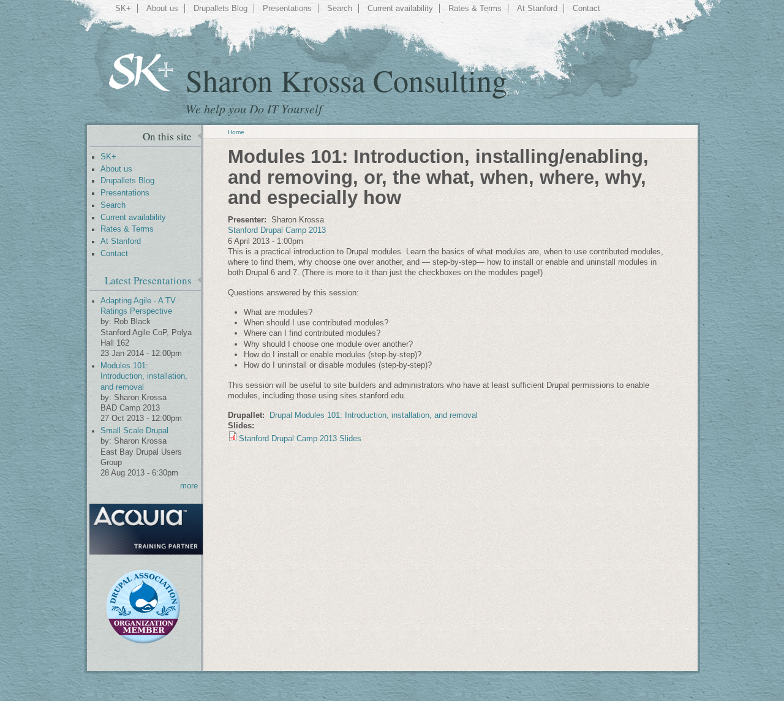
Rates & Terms (475, 8)
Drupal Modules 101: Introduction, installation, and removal (374, 415)
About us (162, 8)
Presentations (287, 8)
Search (339, 8)
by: (107, 321)
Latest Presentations (148, 280)
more (189, 486)
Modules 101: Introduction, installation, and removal (143, 377)
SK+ (123, 8)
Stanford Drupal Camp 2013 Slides (300, 438)
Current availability (400, 8)
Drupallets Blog (220, 8)
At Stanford (537, 8)
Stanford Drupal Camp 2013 (277, 230)
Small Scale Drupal (134, 430)
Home (236, 132)
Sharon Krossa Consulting (346, 79)
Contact (586, 8)
